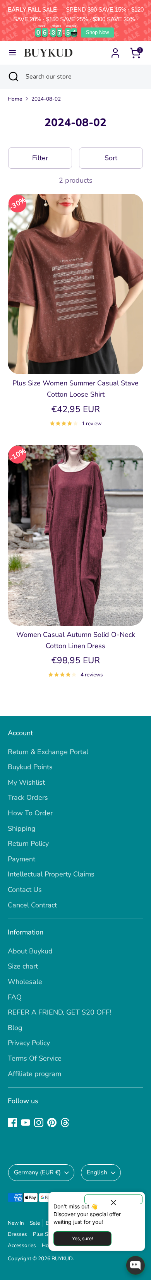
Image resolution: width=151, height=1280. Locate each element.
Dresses (17, 1234)
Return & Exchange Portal (48, 751)
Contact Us (25, 889)
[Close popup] (113, 1199)
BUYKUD (62, 1258)
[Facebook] (12, 1122)
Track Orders (28, 797)
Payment (21, 859)
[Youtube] (25, 1122)
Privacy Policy (29, 1042)
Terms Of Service (35, 1058)
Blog (15, 1027)
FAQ (15, 997)
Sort (111, 158)
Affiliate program (34, 1073)
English (97, 1172)
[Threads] (65, 1122)
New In (16, 1223)
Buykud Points (30, 767)
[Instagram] (38, 1122)
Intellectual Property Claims (51, 874)
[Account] (115, 50)
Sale (35, 1223)
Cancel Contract (32, 905)
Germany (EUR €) (37, 1172)
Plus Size (43, 1234)
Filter (40, 158)
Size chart (23, 966)
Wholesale (25, 981)
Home (15, 99)
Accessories (22, 1245)
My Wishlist (26, 782)
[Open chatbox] (135, 1265)
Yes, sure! (82, 1238)
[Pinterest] (52, 1122)
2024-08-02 (46, 99)
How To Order (30, 813)
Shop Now (97, 32)
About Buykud (30, 951)
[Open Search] (13, 76)
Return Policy (28, 843)
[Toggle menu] (12, 53)
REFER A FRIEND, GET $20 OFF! (59, 1012)
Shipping (22, 828)
